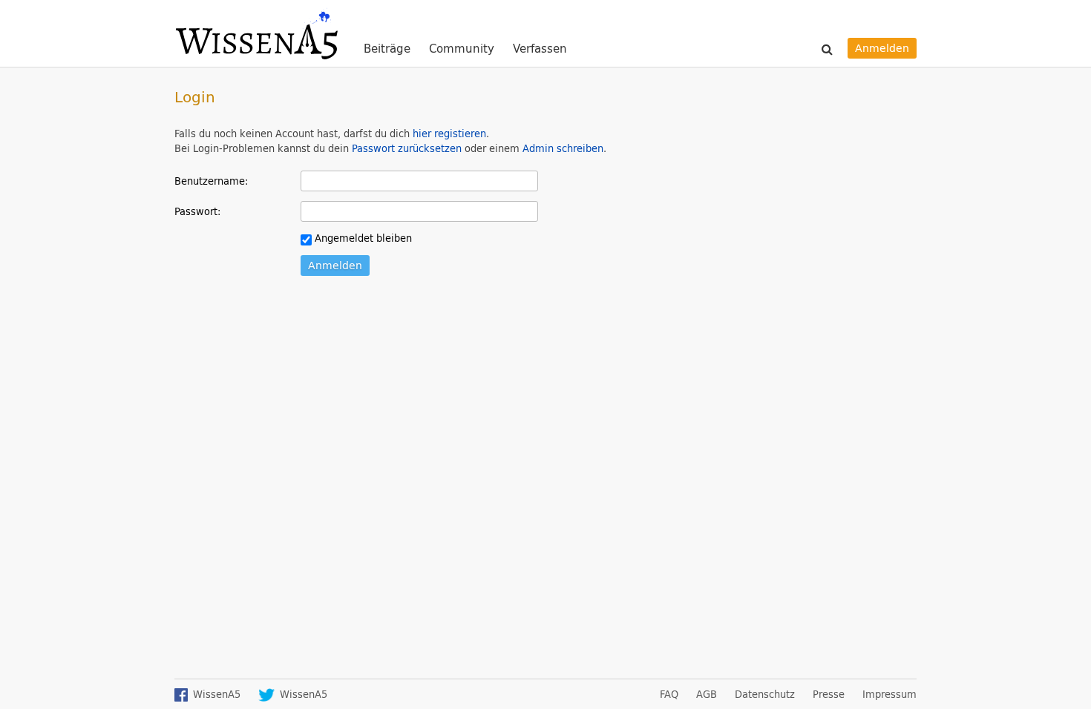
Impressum (889, 694)
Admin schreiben (562, 148)
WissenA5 (256, 33)
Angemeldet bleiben (362, 238)
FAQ (669, 694)
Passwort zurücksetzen (407, 148)
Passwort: (197, 211)
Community (461, 49)
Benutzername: (211, 181)
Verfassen (540, 48)
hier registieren (449, 133)
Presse (829, 694)
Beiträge (387, 49)
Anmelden (882, 48)
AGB (706, 694)
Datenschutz (765, 694)
